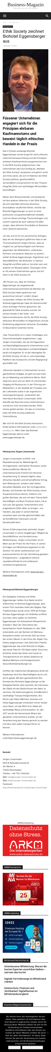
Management (14, 22)
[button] (47, 16)
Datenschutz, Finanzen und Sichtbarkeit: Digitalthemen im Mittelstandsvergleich (21, 991)
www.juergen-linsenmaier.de (22, 780)
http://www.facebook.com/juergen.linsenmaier (25, 787)
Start (4, 22)
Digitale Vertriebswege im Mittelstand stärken (25, 980)
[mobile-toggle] (4, 16)
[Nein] (47, 1032)
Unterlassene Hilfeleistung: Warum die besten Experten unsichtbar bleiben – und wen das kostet (25, 969)
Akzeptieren (14, 1047)
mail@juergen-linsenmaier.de (22, 777)
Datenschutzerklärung (32, 1047)
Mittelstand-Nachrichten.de (16, 960)
